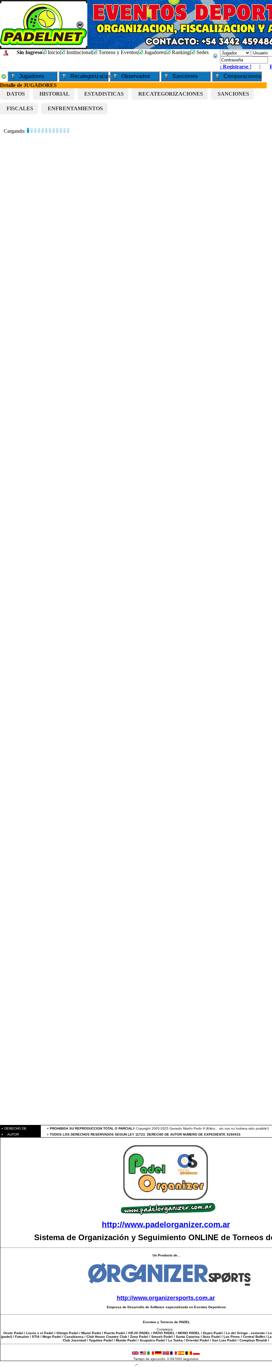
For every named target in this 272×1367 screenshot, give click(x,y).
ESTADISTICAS (104, 94)
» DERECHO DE (13, 1128)
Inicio (53, 52)
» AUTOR (9, 1134)
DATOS (16, 94)
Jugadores (154, 52)
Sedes (202, 52)
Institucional (78, 52)
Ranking (180, 52)
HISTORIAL (54, 94)
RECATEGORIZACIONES (170, 94)
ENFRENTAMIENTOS (75, 108)
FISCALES (20, 108)
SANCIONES (233, 94)
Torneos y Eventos (117, 52)
